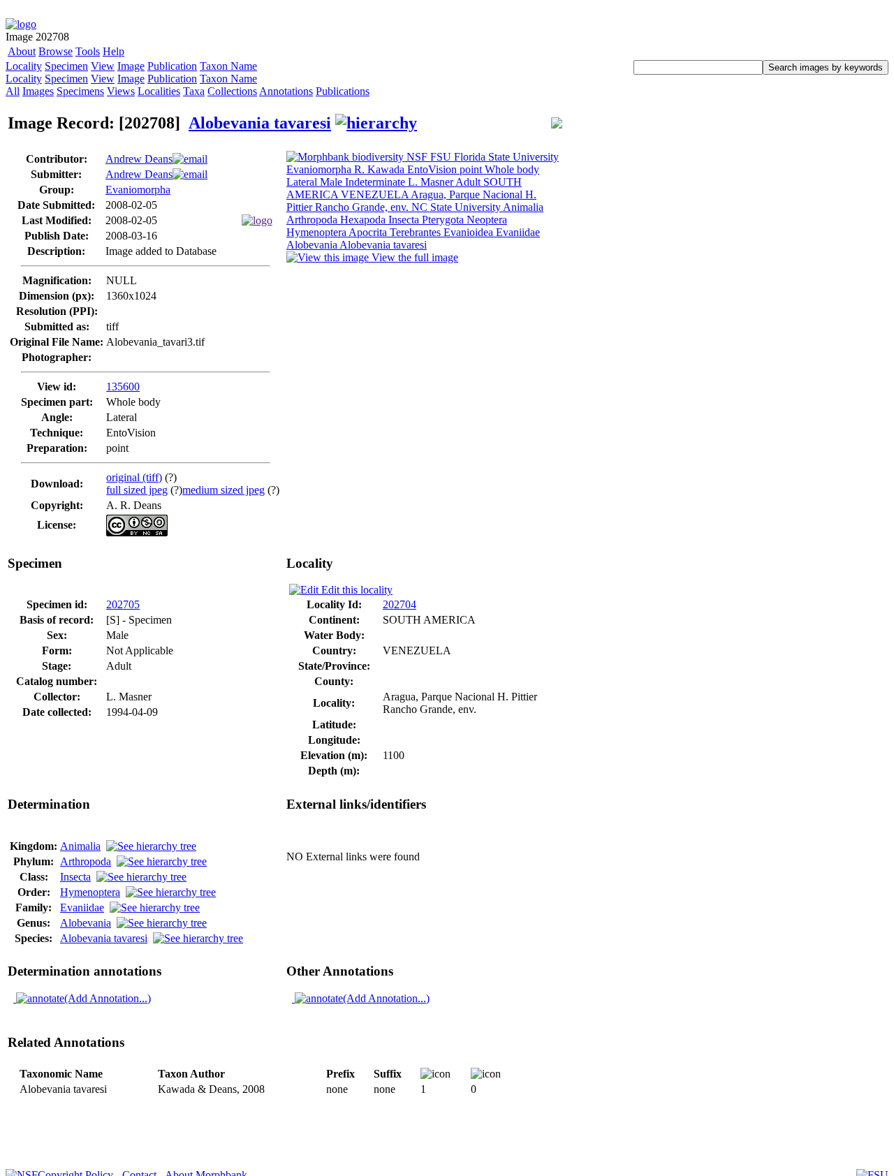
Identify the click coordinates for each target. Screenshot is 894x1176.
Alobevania (85, 923)
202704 (399, 604)
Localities (159, 91)
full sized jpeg (137, 490)
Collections (232, 91)
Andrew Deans (139, 159)
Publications (342, 91)
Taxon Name (228, 66)
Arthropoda (85, 861)
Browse (55, 51)
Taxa (194, 91)
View (103, 66)
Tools (87, 51)
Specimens (80, 91)
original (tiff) (134, 477)
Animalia (80, 846)
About (22, 51)
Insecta (75, 877)
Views (121, 91)
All (13, 91)
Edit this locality (355, 590)
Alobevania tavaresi (260, 123)
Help (113, 51)
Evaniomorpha (137, 190)
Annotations (286, 91)
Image (131, 66)
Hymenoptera (90, 892)
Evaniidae (82, 907)
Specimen (66, 66)
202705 (123, 604)
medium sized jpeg (223, 490)
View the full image (413, 257)
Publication (172, 66)
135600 (123, 386)
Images (38, 91)
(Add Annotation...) (107, 998)
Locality (24, 66)
